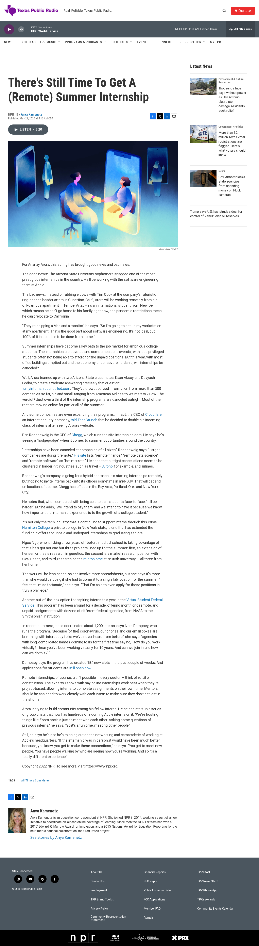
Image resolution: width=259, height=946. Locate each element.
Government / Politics (231, 126)
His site (80, 455)
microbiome (93, 559)
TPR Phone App (207, 890)
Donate (244, 11)
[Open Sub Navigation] (15, 42)
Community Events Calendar (215, 908)
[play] (9, 29)
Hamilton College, (36, 527)
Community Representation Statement (108, 918)
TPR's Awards (206, 899)
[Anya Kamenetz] (17, 820)
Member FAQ (152, 908)
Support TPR (190, 42)
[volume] (21, 29)
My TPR (215, 42)
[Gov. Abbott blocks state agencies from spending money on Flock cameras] (203, 178)
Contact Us (98, 881)
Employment (99, 890)
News (8, 42)
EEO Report (151, 881)
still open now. (80, 668)
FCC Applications (154, 899)
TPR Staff (203, 872)
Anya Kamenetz (31, 114)
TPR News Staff (207, 881)
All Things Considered (35, 780)
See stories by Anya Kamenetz (56, 837)
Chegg (77, 435)
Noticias (28, 42)
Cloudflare (153, 414)
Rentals (149, 917)
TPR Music (48, 42)
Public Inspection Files (158, 890)
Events (143, 42)
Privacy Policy (99, 908)
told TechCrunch (84, 420)
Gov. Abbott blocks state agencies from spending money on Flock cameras (232, 186)
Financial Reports (155, 872)
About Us (96, 872)
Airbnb (107, 466)
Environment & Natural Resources (231, 81)
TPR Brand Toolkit (102, 899)
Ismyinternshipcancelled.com (46, 388)
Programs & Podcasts (83, 42)
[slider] (27, 29)
